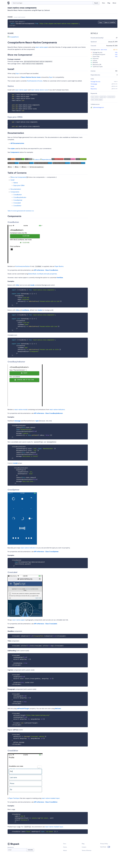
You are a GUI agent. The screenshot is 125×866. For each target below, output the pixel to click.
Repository (94, 89)
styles (12, 148)
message (17, 421)
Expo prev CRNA (19, 185)
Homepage (94, 84)
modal (15, 463)
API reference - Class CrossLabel (45, 624)
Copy (100, 22)
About (114, 3)
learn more (104, 49)
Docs (103, 3)
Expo (17, 73)
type (37, 421)
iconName (25, 310)
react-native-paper (41, 47)
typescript (103, 97)
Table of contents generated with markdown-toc (21, 211)
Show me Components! (19, 177)
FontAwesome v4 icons (34, 81)
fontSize (60, 277)
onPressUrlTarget (23, 708)
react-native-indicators (57, 409)
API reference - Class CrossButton (46, 270)
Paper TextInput (14, 798)
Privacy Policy (104, 843)
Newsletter (11, 847)
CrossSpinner (17, 200)
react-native (94, 97)
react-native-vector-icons (39, 90)
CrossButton (17, 195)
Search (96, 3)
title (17, 285)
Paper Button (59, 266)
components (111, 97)
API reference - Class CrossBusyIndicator (48, 413)
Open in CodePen (109, 22)
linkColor (58, 708)
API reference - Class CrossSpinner (46, 551)
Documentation (16, 189)
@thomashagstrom (98, 107)
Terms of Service (86, 850)
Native (15, 183)
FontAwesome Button (22, 266)
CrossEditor (17, 206)
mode (32, 285)
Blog (109, 3)
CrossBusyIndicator (19, 197)
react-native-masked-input (50, 798)
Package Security (95, 81)
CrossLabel (17, 203)
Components (14, 152)
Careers (84, 847)
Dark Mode (103, 847)
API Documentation (17, 143)
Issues (92, 86)
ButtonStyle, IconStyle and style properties (42, 274)
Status (65, 847)
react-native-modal (20, 409)
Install (12, 180)
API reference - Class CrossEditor (45, 802)
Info (116, 52)
